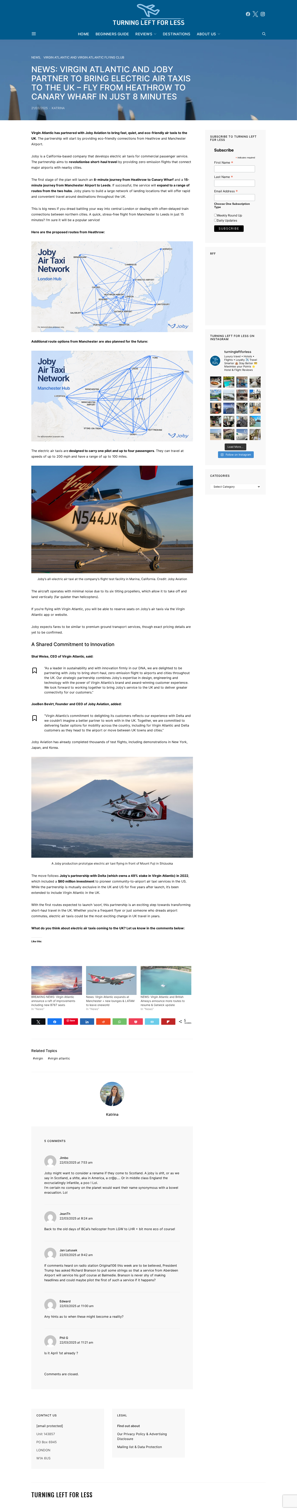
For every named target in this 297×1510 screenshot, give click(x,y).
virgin (39, 1058)
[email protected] (49, 1426)
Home (83, 34)
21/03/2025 (39, 108)
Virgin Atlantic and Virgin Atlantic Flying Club (83, 57)
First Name (223, 162)
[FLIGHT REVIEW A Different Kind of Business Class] (242, 434)
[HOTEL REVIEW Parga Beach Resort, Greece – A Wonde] (228, 382)
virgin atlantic (60, 1058)
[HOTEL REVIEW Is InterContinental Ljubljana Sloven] (255, 382)
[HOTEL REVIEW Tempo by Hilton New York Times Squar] (242, 382)
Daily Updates (227, 220)
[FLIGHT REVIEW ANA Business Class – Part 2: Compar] (255, 408)
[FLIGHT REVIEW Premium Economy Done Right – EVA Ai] (228, 395)
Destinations (176, 34)
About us (206, 34)
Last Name (223, 177)
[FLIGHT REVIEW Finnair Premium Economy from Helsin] (242, 421)
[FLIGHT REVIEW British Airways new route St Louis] (215, 382)
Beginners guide (112, 34)
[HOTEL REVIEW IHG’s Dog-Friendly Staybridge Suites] (215, 408)
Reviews (143, 34)
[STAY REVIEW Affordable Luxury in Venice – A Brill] (255, 421)
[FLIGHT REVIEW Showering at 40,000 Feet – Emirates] (255, 434)
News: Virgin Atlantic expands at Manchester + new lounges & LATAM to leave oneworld (110, 1001)
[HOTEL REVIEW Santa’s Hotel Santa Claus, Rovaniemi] (228, 434)
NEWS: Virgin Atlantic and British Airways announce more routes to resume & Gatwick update (163, 1001)
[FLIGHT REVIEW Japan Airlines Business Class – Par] (228, 421)
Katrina (58, 108)
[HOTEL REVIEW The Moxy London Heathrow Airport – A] (215, 421)
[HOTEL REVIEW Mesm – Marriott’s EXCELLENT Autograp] (242, 408)
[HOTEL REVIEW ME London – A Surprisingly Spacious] (255, 395)
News (35, 57)
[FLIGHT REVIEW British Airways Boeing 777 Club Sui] (215, 434)
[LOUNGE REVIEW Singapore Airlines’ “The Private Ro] (242, 395)
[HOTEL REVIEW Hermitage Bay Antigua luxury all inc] (215, 395)
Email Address (226, 191)
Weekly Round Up (229, 215)
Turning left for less (62, 1494)
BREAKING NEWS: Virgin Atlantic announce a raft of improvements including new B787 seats (53, 1001)
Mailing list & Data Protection (139, 1447)
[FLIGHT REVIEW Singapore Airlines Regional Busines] (228, 408)
